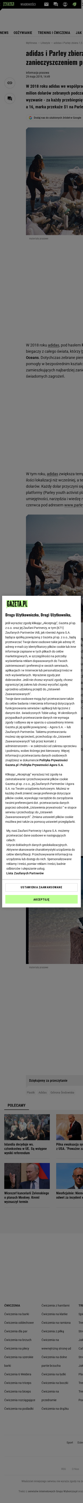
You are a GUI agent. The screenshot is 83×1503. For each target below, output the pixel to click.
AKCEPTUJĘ (41, 899)
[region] (41, 751)
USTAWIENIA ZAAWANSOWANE (41, 887)
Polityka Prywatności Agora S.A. (42, 765)
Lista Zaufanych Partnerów (25, 873)
